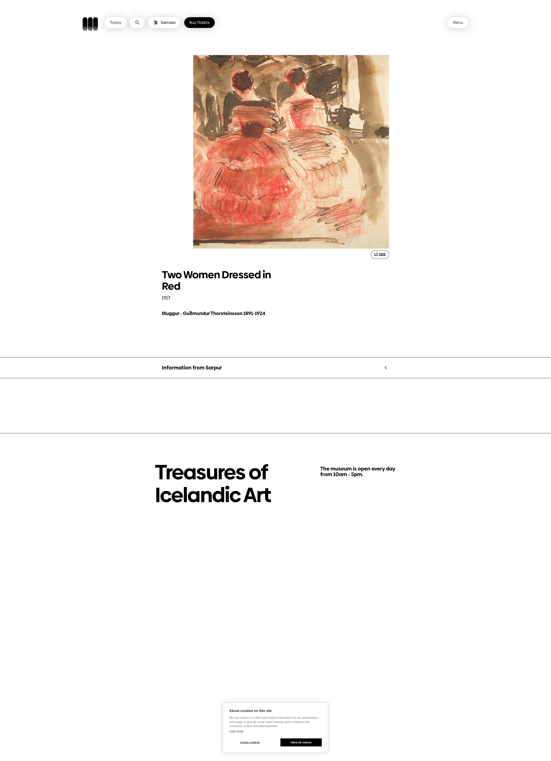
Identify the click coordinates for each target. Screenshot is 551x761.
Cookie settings (250, 742)
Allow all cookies (301, 742)
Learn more (236, 731)
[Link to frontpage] (90, 24)
